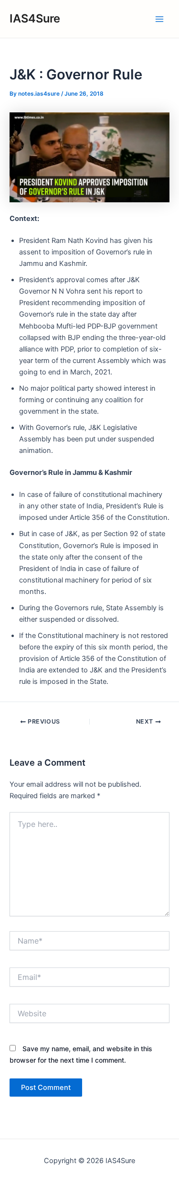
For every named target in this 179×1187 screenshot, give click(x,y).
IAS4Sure (35, 18)
